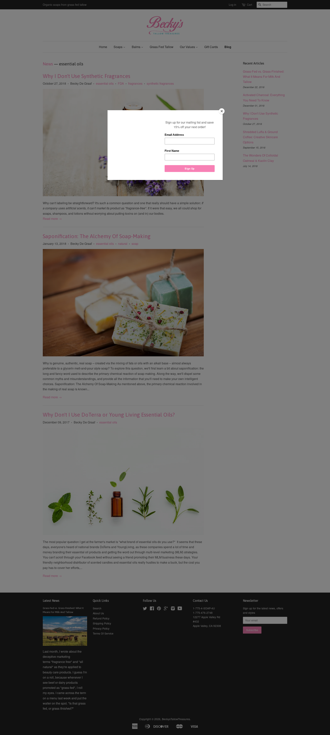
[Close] (222, 111)
